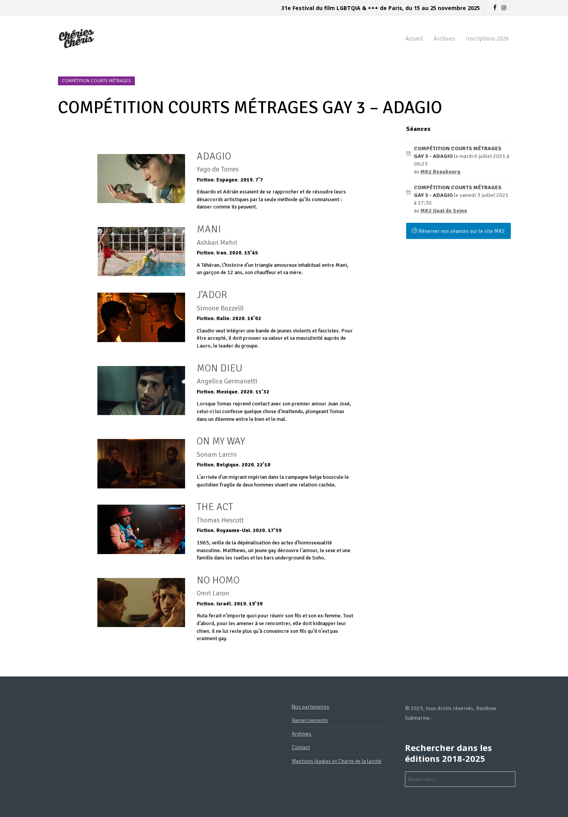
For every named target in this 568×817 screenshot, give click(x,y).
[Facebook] (495, 8)
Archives (444, 38)
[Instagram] (504, 8)
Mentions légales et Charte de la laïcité (336, 761)
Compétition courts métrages (96, 81)
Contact (301, 747)
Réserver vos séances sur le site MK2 (461, 231)
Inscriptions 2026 (487, 38)
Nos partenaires (310, 706)
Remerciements (310, 720)
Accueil (414, 38)
